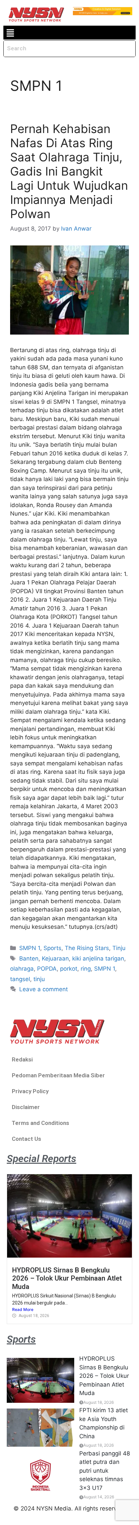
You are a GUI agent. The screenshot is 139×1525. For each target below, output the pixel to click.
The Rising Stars (87, 948)
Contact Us (26, 1138)
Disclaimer (26, 1107)
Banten (28, 958)
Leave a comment (43, 989)
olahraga (22, 968)
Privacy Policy (30, 1091)
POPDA (47, 968)
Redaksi (22, 1059)
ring (86, 968)
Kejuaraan (55, 958)
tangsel (20, 979)
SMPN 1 (29, 948)
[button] (10, 33)
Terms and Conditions (40, 1123)
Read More (22, 1309)
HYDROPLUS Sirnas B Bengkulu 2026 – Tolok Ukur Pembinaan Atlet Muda (67, 1278)
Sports (52, 948)
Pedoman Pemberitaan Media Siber (58, 1075)
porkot (68, 968)
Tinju (119, 948)
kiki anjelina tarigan (98, 958)
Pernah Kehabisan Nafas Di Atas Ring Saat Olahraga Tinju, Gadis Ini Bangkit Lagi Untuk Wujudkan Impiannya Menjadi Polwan (69, 171)
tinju (39, 979)
